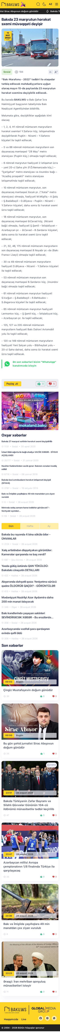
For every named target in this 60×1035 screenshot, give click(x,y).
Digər (14, 607)
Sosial (6, 71)
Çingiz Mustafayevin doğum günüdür (28, 690)
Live (23, 1019)
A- (50, 72)
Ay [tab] (49, 526)
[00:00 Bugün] (30, 721)
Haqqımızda (11, 1019)
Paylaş (10, 383)
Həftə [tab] (30, 526)
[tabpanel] (30, 586)
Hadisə (14, 575)
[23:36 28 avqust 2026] (30, 901)
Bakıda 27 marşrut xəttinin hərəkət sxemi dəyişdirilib (27, 441)
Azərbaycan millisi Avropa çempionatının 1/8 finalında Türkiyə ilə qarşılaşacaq (29, 866)
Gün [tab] (11, 526)
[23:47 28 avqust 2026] (30, 840)
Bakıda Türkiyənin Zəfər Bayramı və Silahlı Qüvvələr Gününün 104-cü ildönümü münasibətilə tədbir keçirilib (28, 805)
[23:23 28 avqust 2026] (30, 959)
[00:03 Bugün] (30, 667)
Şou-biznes (17, 560)
